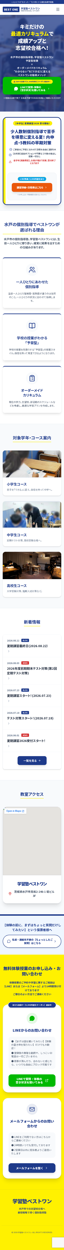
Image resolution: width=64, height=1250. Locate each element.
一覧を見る (30, 761)
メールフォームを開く (29, 1168)
